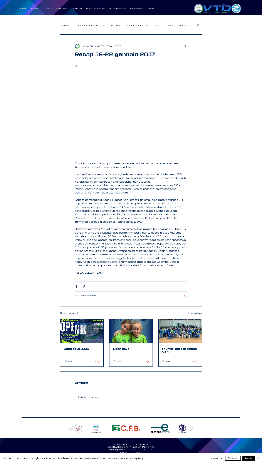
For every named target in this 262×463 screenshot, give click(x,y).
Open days (121, 349)
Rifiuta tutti (233, 458)
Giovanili (157, 25)
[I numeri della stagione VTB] (180, 331)
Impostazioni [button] (217, 458)
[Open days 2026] (81, 331)
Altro (181, 25)
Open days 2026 (76, 349)
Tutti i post (65, 25)
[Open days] (131, 331)
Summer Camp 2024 (137, 25)
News (170, 25)
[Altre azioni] (185, 46)
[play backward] (71, 428)
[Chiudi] (258, 458)
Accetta (248, 458)
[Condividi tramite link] (83, 286)
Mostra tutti (195, 313)
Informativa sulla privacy (131, 458)
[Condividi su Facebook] (76, 286)
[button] (34, 8)
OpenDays (116, 25)
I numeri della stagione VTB (179, 351)
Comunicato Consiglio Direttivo (90, 25)
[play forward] (190, 428)
